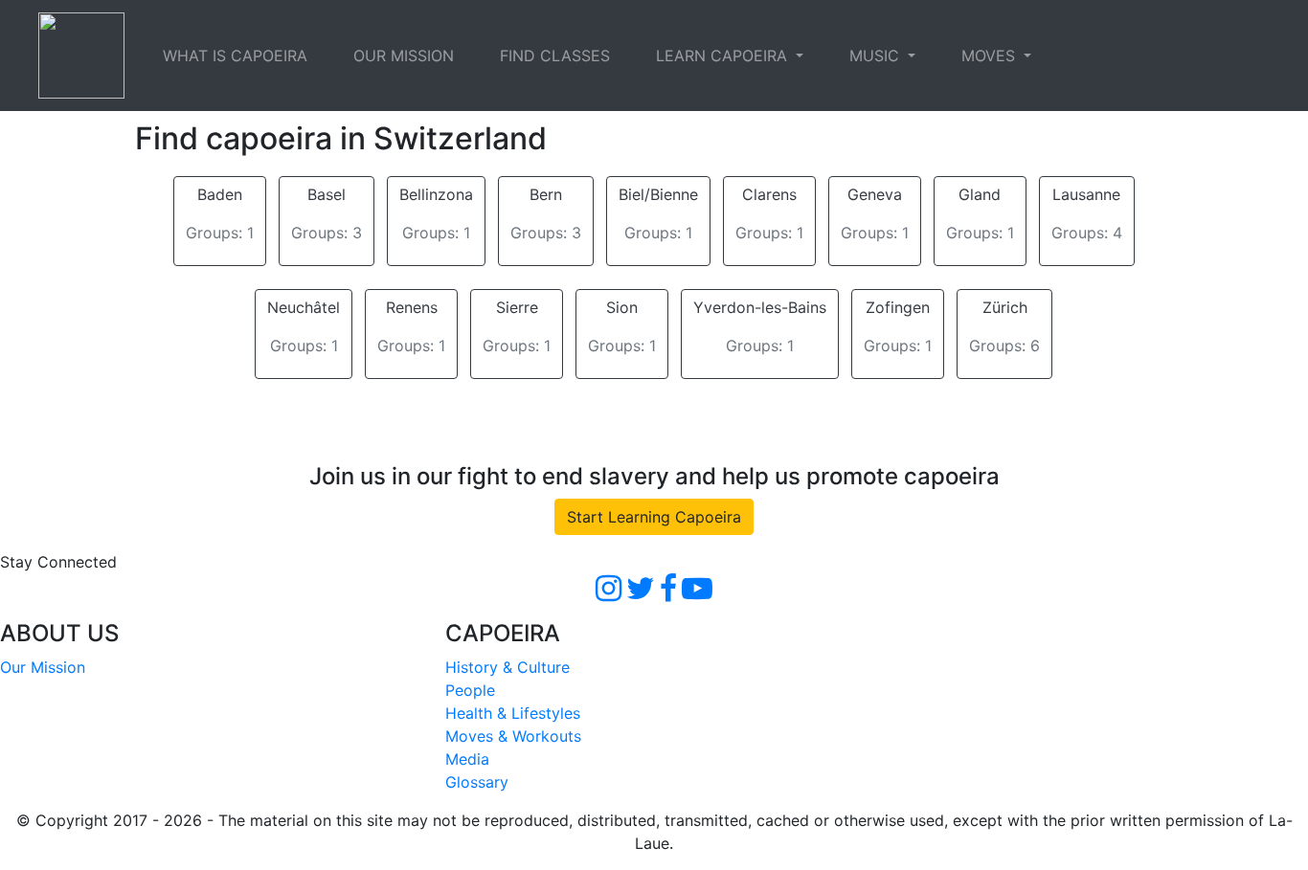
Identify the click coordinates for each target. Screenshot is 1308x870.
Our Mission (42, 667)
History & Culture (507, 667)
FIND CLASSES (555, 55)
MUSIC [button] (876, 55)
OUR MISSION (403, 55)
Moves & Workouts (513, 736)
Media (467, 759)
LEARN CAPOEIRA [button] (724, 55)
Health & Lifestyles (512, 713)
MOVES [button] (990, 55)
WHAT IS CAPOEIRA (235, 55)
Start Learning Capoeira (654, 516)
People (470, 690)
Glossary (476, 782)
